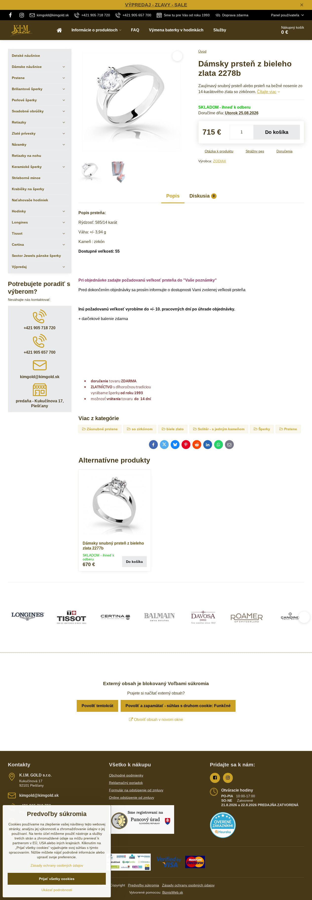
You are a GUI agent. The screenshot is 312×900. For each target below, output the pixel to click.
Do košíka (276, 132)
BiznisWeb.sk (172, 892)
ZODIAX (219, 161)
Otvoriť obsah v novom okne (158, 719)
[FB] (12, 15)
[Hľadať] (260, 30)
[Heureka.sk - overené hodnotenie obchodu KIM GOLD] (223, 837)
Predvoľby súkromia (143, 885)
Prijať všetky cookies (56, 879)
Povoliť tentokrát (97, 706)
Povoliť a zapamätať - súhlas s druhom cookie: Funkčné (178, 706)
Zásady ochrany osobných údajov (188, 885)
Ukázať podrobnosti (56, 890)
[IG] (21, 15)
